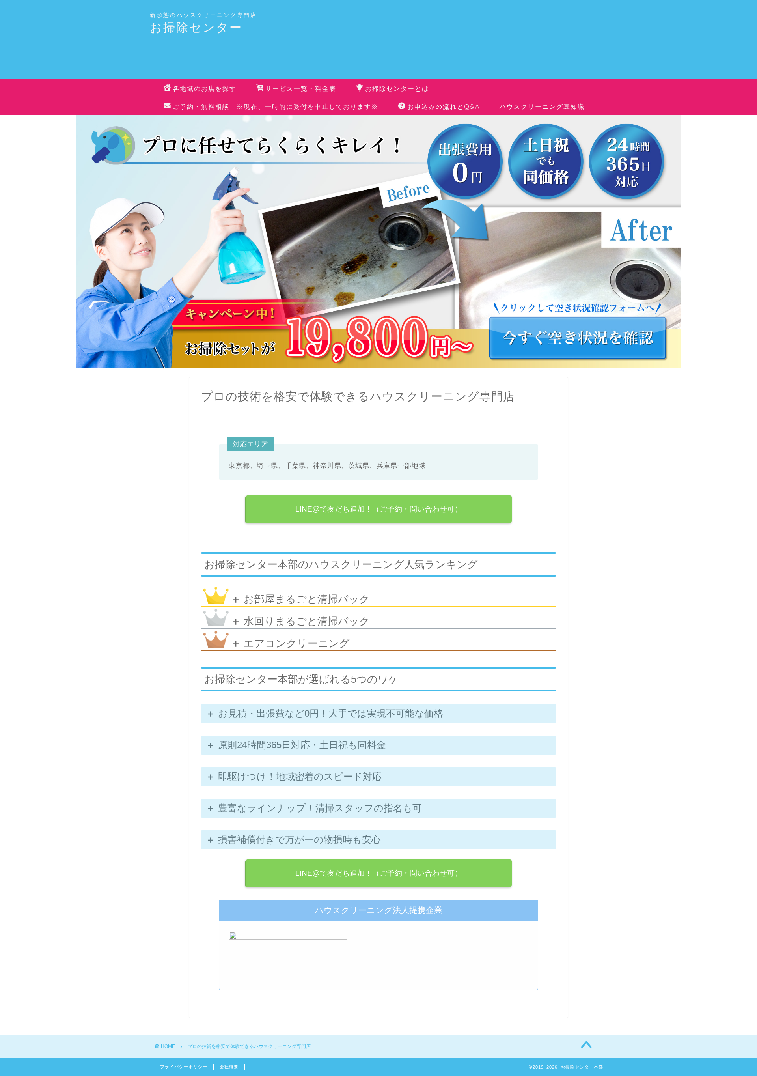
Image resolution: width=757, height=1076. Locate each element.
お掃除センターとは (397, 88)
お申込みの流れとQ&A (443, 106)
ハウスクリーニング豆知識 (542, 106)
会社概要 (229, 1066)
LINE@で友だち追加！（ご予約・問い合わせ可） (378, 509)
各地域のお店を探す (205, 88)
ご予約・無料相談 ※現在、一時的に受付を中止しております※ (275, 106)
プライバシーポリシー (183, 1066)
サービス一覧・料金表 (300, 88)
